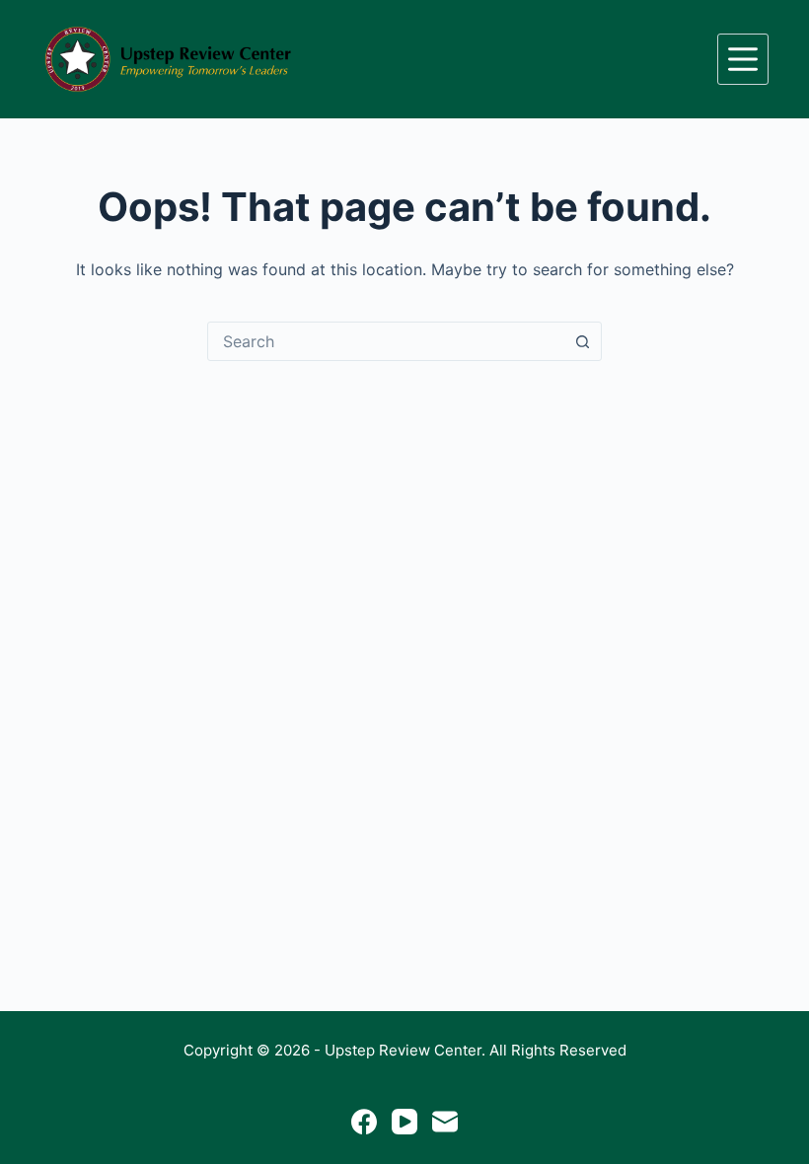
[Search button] (582, 341)
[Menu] (743, 59)
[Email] (445, 1121)
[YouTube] (404, 1121)
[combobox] (385, 341)
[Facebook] (364, 1121)
